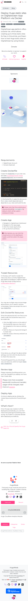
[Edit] (16, 420)
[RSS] (21, 497)
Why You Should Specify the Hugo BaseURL (14, 427)
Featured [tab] (8, 502)
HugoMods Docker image (15, 175)
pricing (12, 387)
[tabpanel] (14, 513)
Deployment (21, 21)
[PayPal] (17, 497)
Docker (3, 26)
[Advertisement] (14, 143)
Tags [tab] (14, 527)
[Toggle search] (22, 2)
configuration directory (8, 283)
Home (6, 8)
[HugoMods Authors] (2, 21)
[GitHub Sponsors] (10, 497)
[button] (12, 420)
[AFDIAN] (5, 585)
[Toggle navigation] (25, 2)
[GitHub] (7, 497)
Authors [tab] (5, 524)
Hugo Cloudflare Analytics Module (11, 516)
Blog (13, 8)
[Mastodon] (14, 497)
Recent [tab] (21, 502)
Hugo (13, 579)
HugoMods (8, 2)
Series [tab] (23, 524)
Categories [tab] (14, 524)
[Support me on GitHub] (14, 80)
